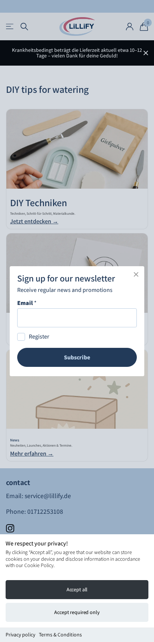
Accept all (77, 589)
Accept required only (76, 612)
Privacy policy (20, 634)
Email (27, 303)
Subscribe (77, 357)
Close (136, 274)
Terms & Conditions (60, 634)
